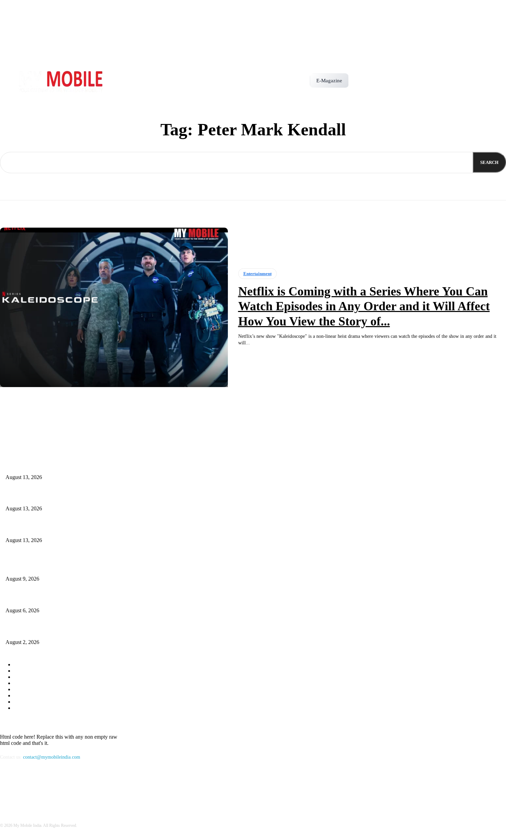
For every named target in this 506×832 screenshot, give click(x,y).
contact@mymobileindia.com (51, 757)
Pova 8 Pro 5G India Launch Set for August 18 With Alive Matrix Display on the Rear (90, 497)
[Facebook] (7, 788)
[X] (25, 788)
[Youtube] (42, 788)
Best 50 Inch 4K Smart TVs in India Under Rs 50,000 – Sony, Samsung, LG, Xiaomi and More (99, 599)
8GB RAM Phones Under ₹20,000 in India (47, 630)
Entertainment (257, 273)
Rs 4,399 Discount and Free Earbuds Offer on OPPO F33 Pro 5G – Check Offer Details (91, 528)
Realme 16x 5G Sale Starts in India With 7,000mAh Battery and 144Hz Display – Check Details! (100, 465)
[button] (357, 78)
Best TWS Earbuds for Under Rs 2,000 (44, 567)
